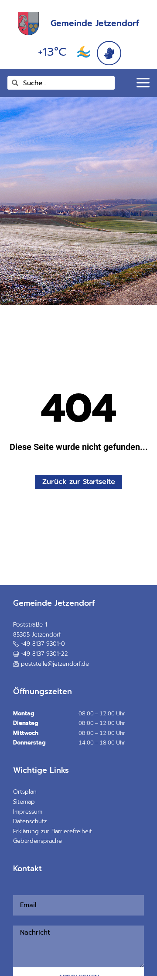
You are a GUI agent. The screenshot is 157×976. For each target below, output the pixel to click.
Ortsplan (25, 792)
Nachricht (18, 920)
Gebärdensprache (37, 841)
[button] (40, 654)
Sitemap (24, 802)
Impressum (27, 812)
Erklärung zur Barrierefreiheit (52, 831)
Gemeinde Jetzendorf (95, 23)
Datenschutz (30, 821)
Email (16, 890)
